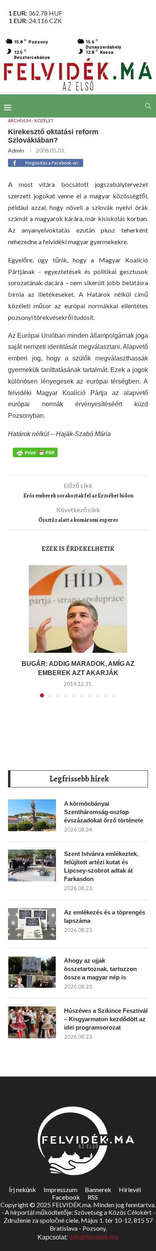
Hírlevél (130, 1189)
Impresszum (60, 1189)
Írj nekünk (22, 1189)
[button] (19, 636)
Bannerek (98, 1189)
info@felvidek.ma (93, 1237)
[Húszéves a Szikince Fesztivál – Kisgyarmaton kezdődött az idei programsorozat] (32, 1022)
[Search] (148, 105)
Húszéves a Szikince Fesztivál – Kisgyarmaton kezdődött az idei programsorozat (106, 1019)
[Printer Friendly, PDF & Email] (35, 452)
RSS (93, 1197)
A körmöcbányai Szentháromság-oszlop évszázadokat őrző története (103, 812)
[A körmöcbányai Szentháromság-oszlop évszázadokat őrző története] (32, 815)
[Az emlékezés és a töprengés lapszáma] (32, 924)
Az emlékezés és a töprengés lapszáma (104, 916)
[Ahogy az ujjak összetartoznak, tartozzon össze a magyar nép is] (32, 972)
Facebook (66, 1197)
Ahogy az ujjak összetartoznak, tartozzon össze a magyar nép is (100, 969)
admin (16, 150)
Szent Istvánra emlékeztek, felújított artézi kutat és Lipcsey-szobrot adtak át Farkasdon (101, 866)
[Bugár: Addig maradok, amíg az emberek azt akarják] (78, 609)
